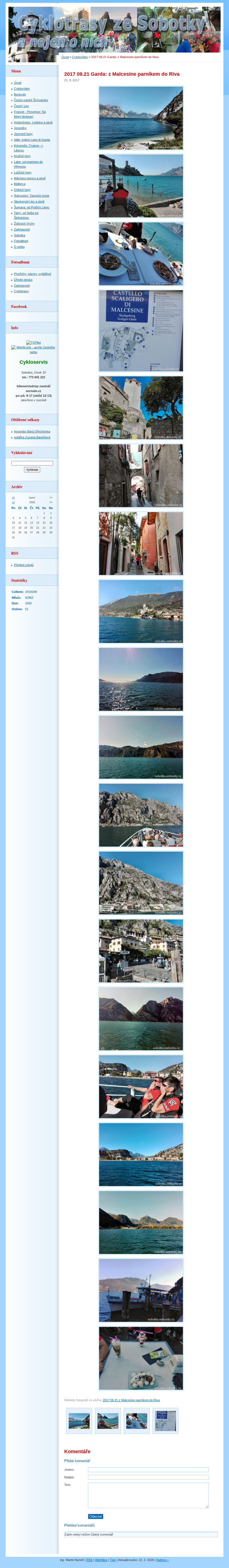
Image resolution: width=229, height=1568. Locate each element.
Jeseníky (20, 128)
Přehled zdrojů (24, 565)
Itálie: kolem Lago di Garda (32, 139)
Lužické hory (23, 172)
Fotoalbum (21, 241)
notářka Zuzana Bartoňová (32, 437)
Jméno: (69, 1469)
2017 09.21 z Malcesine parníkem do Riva (131, 1400)
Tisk (113, 1560)
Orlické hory (22, 189)
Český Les (21, 106)
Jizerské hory (23, 134)
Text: (67, 1484)
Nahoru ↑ (162, 1560)
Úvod (65, 57)
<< (13, 497)
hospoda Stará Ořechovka (32, 431)
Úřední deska (23, 279)
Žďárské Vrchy (24, 223)
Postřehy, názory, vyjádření (32, 273)
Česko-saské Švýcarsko (31, 100)
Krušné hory (22, 156)
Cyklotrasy (21, 291)
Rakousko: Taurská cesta (31, 195)
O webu (19, 246)
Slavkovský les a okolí (29, 201)
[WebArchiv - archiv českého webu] (33, 352)
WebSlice (101, 1560)
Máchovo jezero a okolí (30, 178)
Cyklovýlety (80, 57)
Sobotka (19, 235)
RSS (89, 1560)
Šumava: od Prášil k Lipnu (31, 207)
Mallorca (19, 184)
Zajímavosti (22, 229)
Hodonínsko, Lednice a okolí (33, 122)
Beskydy (20, 94)
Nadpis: (69, 1477)
